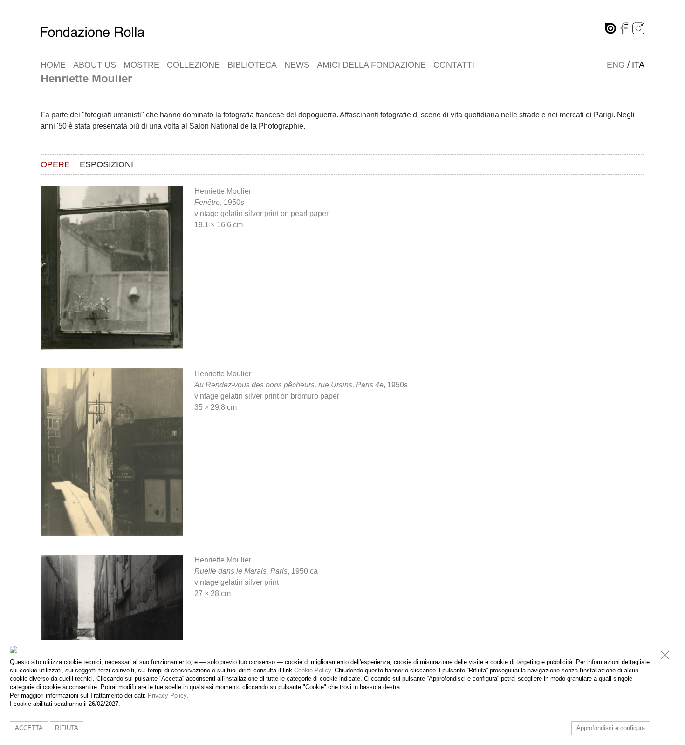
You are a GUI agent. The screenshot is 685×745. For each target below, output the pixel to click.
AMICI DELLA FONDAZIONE (371, 64)
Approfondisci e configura (610, 728)
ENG (616, 64)
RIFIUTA (66, 728)
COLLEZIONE (193, 64)
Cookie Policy (312, 670)
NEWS (296, 64)
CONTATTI (453, 64)
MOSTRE (141, 64)
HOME (53, 64)
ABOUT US (94, 64)
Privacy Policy (167, 695)
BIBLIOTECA (252, 64)
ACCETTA (29, 728)
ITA (638, 64)
